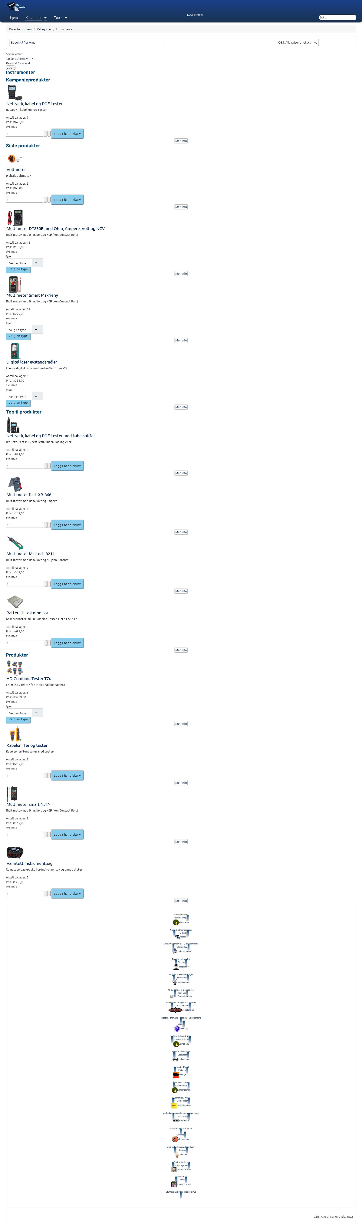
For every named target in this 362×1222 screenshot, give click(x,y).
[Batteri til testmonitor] (15, 601)
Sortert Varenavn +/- (20, 58)
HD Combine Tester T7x (29, 678)
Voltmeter (16, 169)
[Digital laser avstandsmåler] (15, 350)
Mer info (181, 141)
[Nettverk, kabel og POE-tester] (15, 92)
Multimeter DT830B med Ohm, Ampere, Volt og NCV (56, 228)
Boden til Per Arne (23, 42)
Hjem (14, 17)
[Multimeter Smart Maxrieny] (15, 284)
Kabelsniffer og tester (27, 745)
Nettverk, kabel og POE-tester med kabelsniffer (51, 435)
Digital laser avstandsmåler (32, 362)
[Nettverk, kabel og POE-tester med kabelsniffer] (13, 424)
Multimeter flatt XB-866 (29, 494)
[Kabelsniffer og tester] (15, 734)
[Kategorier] (44, 18)
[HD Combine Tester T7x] (15, 667)
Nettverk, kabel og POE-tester (35, 103)
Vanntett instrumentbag (30, 863)
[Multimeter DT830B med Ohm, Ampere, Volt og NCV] (15, 217)
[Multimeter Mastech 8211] (15, 542)
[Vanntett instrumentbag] (15, 852)
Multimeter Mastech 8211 (31, 553)
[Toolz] (65, 18)
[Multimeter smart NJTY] (12, 793)
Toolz (58, 17)
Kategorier (34, 17)
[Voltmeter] (15, 158)
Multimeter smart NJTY (28, 804)
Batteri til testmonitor (27, 612)
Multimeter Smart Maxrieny (32, 295)
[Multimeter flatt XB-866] (15, 483)
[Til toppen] (356, 1216)
